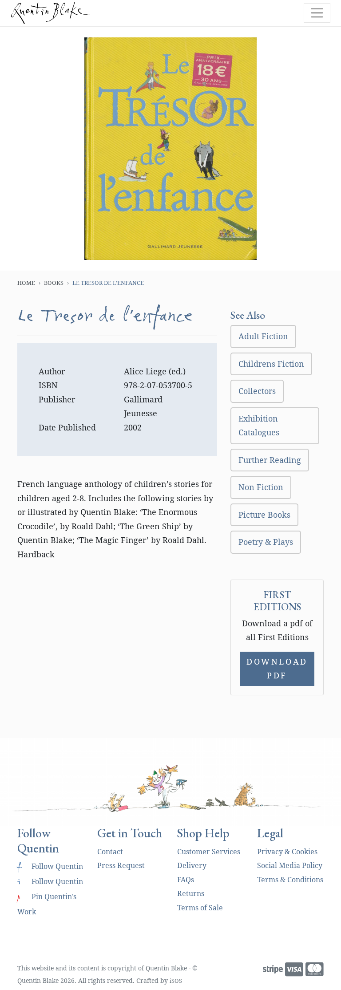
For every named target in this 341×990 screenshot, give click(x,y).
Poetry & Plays (265, 541)
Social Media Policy (289, 865)
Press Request (121, 865)
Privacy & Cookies (287, 851)
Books (53, 283)
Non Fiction (260, 487)
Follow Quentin (50, 866)
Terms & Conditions (290, 880)
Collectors (257, 390)
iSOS (176, 981)
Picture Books (264, 514)
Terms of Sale (200, 908)
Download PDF (277, 668)
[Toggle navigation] (317, 13)
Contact (110, 851)
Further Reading (269, 459)
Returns (190, 893)
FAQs (185, 880)
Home (26, 283)
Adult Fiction (263, 336)
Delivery (191, 865)
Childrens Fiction (271, 363)
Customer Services (208, 851)
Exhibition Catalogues (258, 425)
